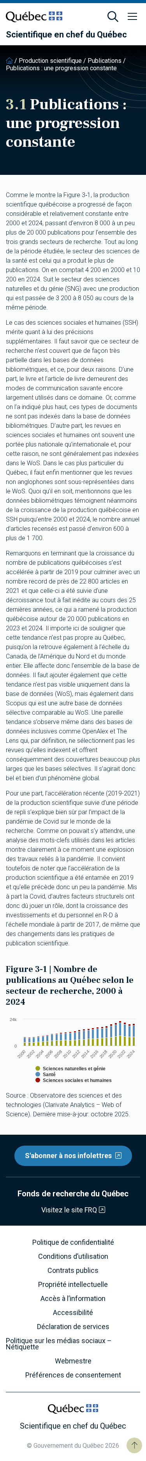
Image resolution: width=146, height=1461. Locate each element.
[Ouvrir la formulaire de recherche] (113, 17)
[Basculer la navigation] (132, 17)
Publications (104, 60)
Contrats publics (73, 1270)
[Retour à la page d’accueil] (9, 60)
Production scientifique (50, 60)
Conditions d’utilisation (73, 1256)
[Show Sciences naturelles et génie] (70, 1068)
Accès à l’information (73, 1299)
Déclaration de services (73, 1327)
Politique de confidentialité (73, 1242)
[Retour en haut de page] (134, 1445)
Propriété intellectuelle (73, 1284)
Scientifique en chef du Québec (66, 34)
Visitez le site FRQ (69, 1210)
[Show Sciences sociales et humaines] (73, 1080)
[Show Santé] (45, 1074)
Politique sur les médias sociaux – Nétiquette (59, 1344)
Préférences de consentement (73, 1375)
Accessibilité (73, 1313)
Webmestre (73, 1361)
